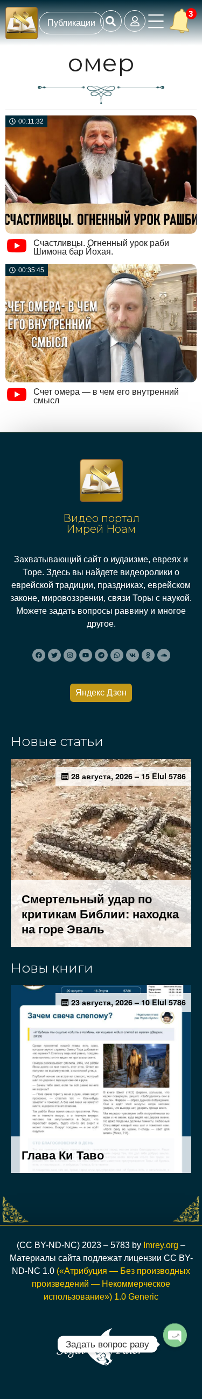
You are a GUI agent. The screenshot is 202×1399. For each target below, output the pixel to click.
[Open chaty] (174, 1344)
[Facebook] (38, 655)
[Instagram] (70, 655)
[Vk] (132, 655)
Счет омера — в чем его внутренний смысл (106, 396)
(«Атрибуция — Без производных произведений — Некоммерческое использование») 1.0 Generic (111, 1283)
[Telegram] (101, 655)
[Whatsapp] (116, 655)
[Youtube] (85, 655)
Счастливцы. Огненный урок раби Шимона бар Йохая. (101, 247)
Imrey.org (160, 1245)
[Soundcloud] (163, 655)
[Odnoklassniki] (148, 655)
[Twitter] (54, 655)
